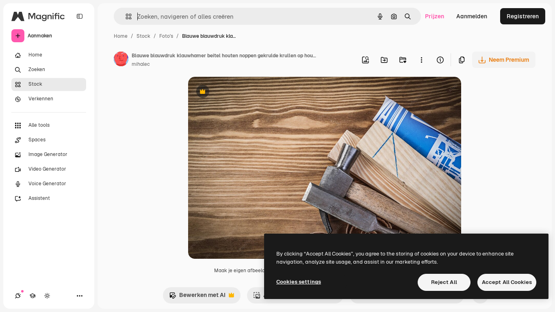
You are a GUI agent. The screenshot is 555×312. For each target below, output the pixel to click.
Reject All (444, 282)
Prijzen (434, 16)
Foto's (166, 36)
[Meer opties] (421, 60)
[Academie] (32, 295)
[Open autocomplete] (125, 16)
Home (121, 36)
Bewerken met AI (197, 297)
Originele (241, 92)
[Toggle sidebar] (79, 16)
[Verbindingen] (17, 295)
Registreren (523, 16)
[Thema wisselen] (47, 295)
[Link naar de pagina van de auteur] (121, 60)
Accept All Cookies (507, 282)
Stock (143, 36)
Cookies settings (298, 281)
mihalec (141, 64)
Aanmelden (471, 16)
